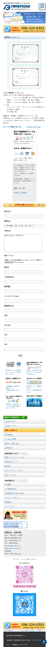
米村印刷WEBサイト (10, 630)
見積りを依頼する (11, 430)
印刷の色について (11, 462)
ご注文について (10, 426)
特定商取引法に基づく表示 (14, 493)
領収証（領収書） (21, 193)
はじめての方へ (10, 421)
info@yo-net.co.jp (14, 546)
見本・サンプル (10, 475)
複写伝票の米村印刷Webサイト (16, 635)
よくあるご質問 (10, 439)
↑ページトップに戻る (39, 634)
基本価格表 (9, 435)
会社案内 (8, 484)
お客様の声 (9, 448)
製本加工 (8, 466)
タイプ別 (20, 630)
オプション (14, 470)
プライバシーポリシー (13, 498)
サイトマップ (9, 506)
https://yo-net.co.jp (15, 548)
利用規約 (8, 502)
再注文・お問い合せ (12, 443)
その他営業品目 (10, 489)
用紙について (14, 457)
